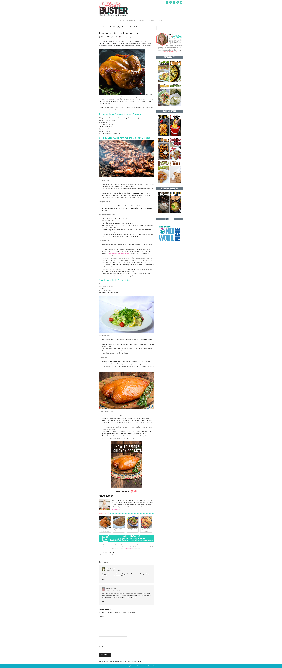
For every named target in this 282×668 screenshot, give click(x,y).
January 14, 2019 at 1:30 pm (113, 570)
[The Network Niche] (170, 244)
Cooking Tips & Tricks (109, 552)
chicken (107, 554)
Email (101, 639)
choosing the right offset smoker (119, 253)
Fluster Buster (114, 9)
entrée (110, 554)
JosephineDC (116, 509)
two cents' (123, 554)
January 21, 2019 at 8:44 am (113, 590)
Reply (103, 579)
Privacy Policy (151, 666)
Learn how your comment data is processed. (131, 661)
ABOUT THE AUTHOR (106, 496)
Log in (145, 666)
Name (101, 632)
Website (101, 646)
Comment (102, 616)
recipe (119, 554)
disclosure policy (122, 37)
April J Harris (109, 588)
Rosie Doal (109, 568)
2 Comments (118, 36)
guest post (115, 554)
